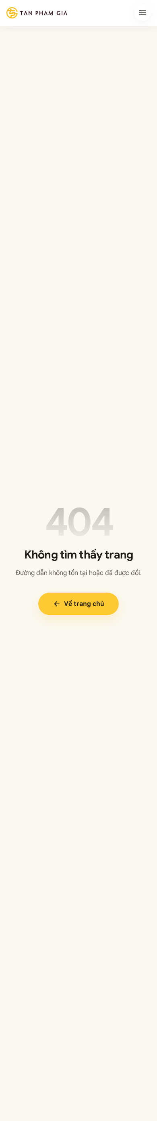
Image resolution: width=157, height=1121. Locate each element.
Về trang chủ (78, 604)
